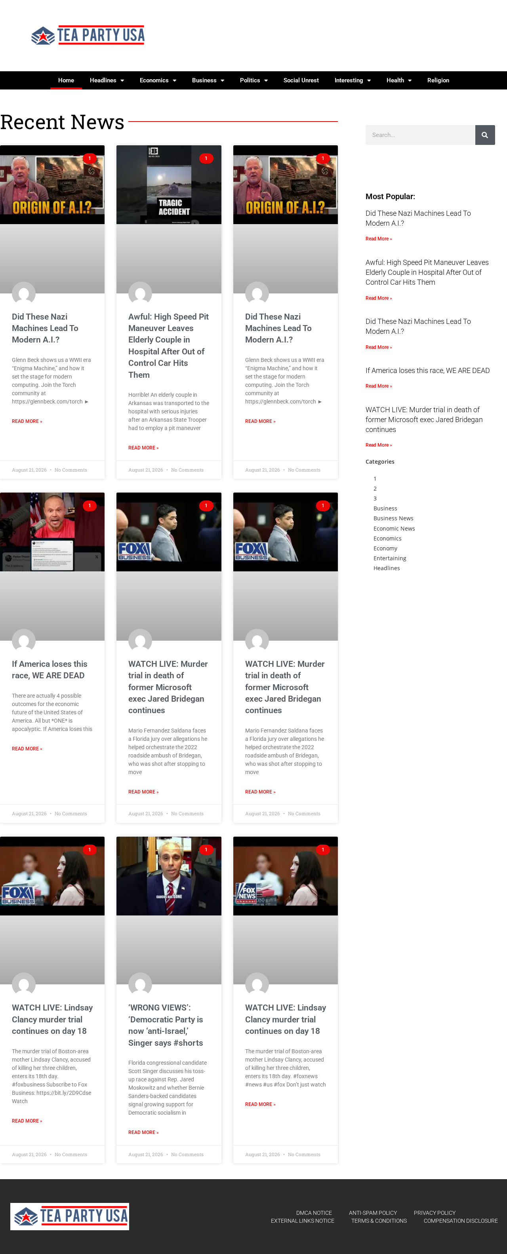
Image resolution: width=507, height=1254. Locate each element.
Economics (154, 80)
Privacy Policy (435, 1213)
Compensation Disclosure (461, 1221)
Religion (438, 80)
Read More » (27, 421)
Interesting (349, 80)
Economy (385, 548)
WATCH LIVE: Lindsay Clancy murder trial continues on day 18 (52, 1019)
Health (395, 80)
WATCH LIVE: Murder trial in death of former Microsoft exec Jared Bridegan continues (168, 687)
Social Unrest (301, 80)
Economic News (394, 528)
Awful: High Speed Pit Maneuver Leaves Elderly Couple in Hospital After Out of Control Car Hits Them (427, 272)
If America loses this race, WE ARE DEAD (428, 370)
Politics (250, 80)
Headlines (103, 80)
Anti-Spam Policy (373, 1213)
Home (66, 80)
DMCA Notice (314, 1213)
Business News (394, 518)
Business (204, 80)
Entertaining (390, 558)
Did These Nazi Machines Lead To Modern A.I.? (45, 328)
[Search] (485, 135)
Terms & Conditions (379, 1221)
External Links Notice (302, 1221)
